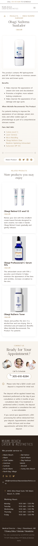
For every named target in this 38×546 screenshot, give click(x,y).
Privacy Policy (10, 531)
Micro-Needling (12, 137)
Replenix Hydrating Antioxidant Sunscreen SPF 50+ (18, 144)
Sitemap (20, 531)
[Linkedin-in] (6, 476)
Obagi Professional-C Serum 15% (18, 264)
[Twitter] (13, 476)
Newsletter (29, 531)
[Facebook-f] (3, 476)
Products (14, 16)
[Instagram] (10, 476)
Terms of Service (28, 538)
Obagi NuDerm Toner (14, 314)
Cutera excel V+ (12, 132)
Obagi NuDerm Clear (14, 140)
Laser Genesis (11, 135)
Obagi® (19, 30)
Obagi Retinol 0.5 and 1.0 (16, 211)
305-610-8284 (16, 2)
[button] (34, 7)
